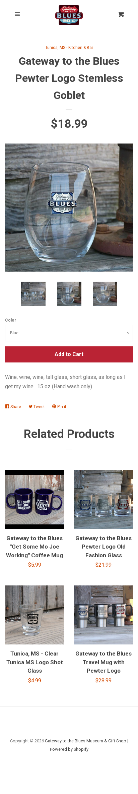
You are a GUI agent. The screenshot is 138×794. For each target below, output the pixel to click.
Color (10, 320)
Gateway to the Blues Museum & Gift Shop (85, 740)
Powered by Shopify (69, 749)
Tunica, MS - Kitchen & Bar (69, 47)
